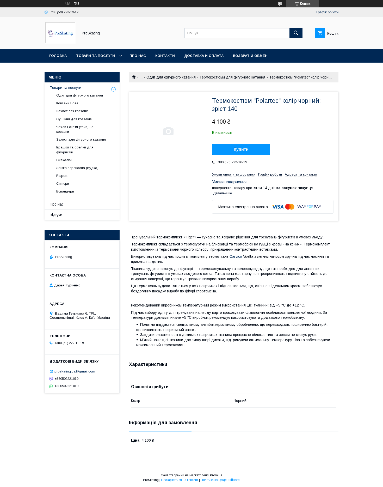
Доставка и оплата (204, 56)
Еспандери (65, 191)
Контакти (165, 56)
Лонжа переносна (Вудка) (77, 168)
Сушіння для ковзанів (74, 119)
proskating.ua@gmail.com (74, 371)
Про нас (137, 56)
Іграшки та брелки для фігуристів (74, 149)
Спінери (62, 183)
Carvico (236, 256)
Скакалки (64, 160)
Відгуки (56, 215)
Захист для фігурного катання (81, 139)
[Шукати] (295, 33)
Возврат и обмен (250, 56)
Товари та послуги (95, 56)
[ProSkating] (60, 42)
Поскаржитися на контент (179, 480)
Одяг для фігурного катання (171, 77)
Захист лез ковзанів (72, 111)
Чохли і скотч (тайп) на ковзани (75, 129)
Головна (58, 56)
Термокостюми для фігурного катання (232, 77)
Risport (61, 176)
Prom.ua (216, 475)
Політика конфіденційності (220, 480)
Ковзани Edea (67, 103)
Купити (241, 149)
